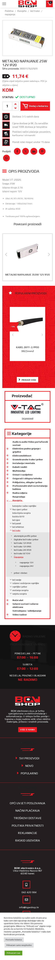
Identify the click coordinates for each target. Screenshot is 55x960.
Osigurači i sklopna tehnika (27, 478)
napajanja (10, 14)
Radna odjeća (20, 493)
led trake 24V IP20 (22, 550)
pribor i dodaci (20, 573)
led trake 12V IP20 (22, 543)
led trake (35, 11)
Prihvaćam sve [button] (13, 953)
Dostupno (27, 97)
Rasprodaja (19, 496)
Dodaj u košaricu (38, 106)
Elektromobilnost (22, 455)
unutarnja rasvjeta (20, 590)
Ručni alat (18, 600)
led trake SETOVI (22, 553)
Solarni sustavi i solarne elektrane (25, 605)
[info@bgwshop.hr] (26, 899)
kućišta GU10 (18, 516)
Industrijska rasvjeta (21, 513)
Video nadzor (20, 614)
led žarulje (16, 580)
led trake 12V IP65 (22, 546)
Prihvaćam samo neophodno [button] (19, 945)
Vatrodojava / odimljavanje (27, 611)
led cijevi (16, 520)
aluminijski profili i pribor (25, 536)
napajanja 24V (26, 566)
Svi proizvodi (27, 418)
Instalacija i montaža (24, 463)
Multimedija (19, 471)
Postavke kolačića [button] (14, 940)
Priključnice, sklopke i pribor (27, 482)
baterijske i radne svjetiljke (24, 506)
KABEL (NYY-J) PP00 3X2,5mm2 (27, 349)
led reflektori (18, 527)
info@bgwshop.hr (29, 907)
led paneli (16, 523)
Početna (9, 11)
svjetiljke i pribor (19, 587)
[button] (6, 254)
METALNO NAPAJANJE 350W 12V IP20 (27, 274)
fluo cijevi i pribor (19, 509)
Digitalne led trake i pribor (26, 539)
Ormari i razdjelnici (23, 474)
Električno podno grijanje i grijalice (27, 450)
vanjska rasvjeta (19, 594)
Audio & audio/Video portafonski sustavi (30, 443)
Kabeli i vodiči (20, 467)
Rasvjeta (21, 11)
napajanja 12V (26, 562)
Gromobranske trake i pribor (28, 459)
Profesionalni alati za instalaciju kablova (30, 487)
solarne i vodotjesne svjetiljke (25, 583)
